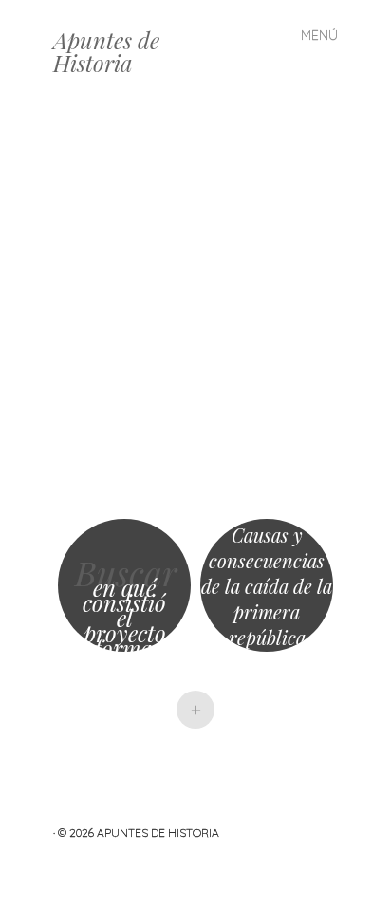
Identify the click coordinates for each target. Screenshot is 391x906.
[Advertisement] (195, 309)
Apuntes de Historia (106, 51)
